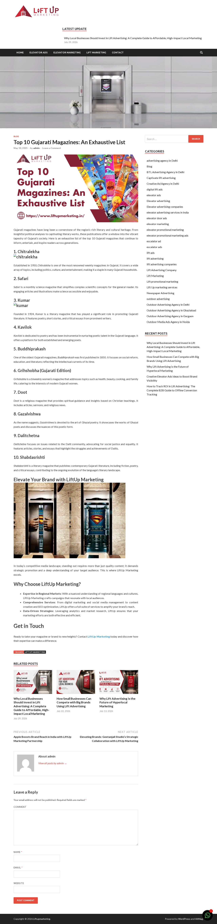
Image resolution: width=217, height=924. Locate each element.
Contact (118, 52)
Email (18, 867)
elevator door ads (157, 218)
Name (18, 852)
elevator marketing (158, 223)
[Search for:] (174, 139)
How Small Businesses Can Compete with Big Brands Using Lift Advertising (74, 702)
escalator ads (154, 247)
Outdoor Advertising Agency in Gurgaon (170, 316)
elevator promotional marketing (165, 229)
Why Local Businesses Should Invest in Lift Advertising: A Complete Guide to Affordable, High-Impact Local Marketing (133, 38)
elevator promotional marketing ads (167, 235)
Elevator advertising (158, 200)
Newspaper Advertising (160, 293)
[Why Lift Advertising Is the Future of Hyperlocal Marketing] (119, 694)
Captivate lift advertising (161, 177)
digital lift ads (155, 189)
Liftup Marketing (35, 652)
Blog (16, 136)
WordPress (184, 918)
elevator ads (154, 195)
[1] (207, 917)
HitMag (199, 918)
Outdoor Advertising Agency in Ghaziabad (171, 310)
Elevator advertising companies (165, 206)
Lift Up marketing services (162, 287)
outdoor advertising (158, 298)
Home (20, 52)
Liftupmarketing (41, 918)
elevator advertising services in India (168, 212)
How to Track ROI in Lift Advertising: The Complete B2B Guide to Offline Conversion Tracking (172, 390)
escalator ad (154, 241)
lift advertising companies (162, 264)
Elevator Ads (38, 52)
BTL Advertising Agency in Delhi (165, 172)
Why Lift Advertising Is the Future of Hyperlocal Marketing (117, 702)
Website (19, 883)
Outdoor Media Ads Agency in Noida (168, 321)
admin (36, 148)
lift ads (151, 252)
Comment (20, 807)
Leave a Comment (51, 148)
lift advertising (155, 258)
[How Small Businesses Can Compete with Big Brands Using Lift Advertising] (76, 694)
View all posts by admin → (52, 763)
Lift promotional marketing (162, 281)
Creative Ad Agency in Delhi (163, 183)
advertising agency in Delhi (162, 160)
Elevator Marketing (67, 52)
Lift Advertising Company (161, 270)
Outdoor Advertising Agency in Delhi (168, 304)
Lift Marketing (96, 52)
